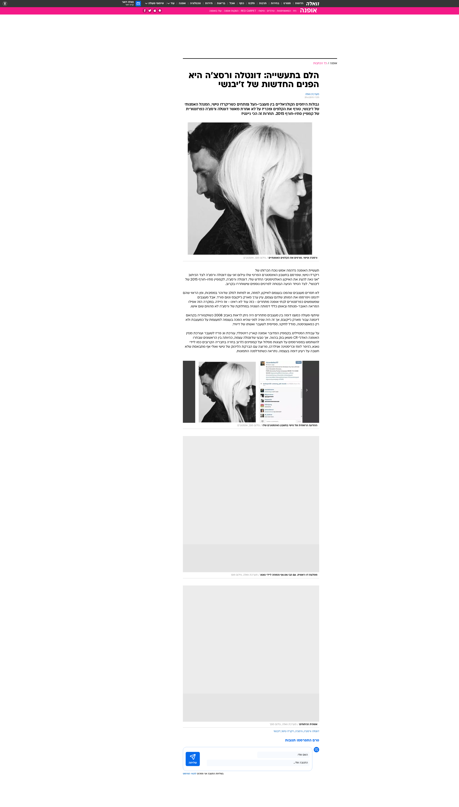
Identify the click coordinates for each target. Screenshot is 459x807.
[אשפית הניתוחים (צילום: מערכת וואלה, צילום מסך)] (251, 656)
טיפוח (262, 11)
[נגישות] (5, 3)
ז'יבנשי (277, 731)
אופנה (182, 3)
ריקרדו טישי (287, 731)
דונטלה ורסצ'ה (311, 731)
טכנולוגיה (195, 3)
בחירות (275, 3)
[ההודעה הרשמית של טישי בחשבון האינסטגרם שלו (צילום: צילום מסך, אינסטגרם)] (251, 395)
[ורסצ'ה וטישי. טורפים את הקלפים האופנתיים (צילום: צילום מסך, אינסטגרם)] (251, 190)
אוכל (232, 3)
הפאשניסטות (284, 11)
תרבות (263, 3)
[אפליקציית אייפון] (155, 10)
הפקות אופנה (231, 11)
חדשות (299, 3)
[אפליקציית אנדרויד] (160, 10)
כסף (241, 3)
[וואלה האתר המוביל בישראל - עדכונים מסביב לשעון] (312, 3)
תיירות (209, 3)
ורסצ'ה (299, 731)
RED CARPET (248, 11)
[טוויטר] (150, 10)
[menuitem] (297, 4)
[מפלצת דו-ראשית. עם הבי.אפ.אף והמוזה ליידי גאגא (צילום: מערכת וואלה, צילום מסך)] (251, 507)
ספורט (287, 3)
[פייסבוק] (145, 10)
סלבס (251, 3)
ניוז (294, 11)
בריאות (221, 3)
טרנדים (271, 11)
